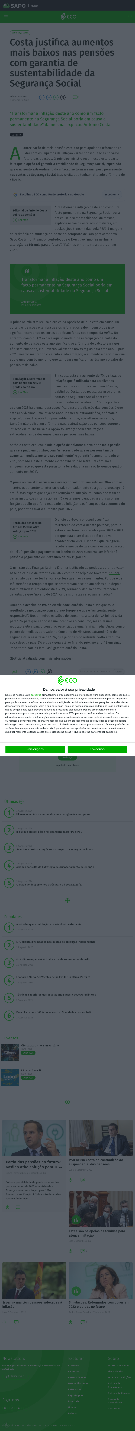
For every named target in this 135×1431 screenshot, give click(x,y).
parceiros (36, 695)
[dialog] (67, 715)
